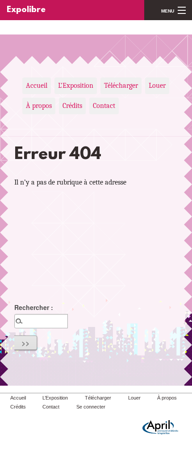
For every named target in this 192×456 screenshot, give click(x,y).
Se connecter (90, 406)
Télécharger (121, 86)
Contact (104, 106)
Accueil (36, 86)
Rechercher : (33, 307)
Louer (157, 86)
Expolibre (26, 10)
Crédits (72, 106)
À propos (39, 106)
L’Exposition (75, 86)
